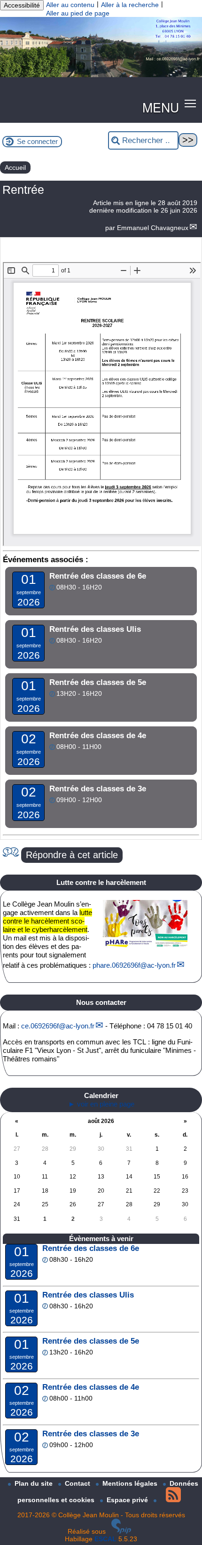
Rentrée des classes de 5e (90, 1341)
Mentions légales (130, 1483)
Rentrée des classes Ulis (88, 1294)
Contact (78, 1483)
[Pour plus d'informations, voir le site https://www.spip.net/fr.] (121, 1531)
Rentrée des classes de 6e (90, 1248)
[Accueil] (101, 75)
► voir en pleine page (101, 1104)
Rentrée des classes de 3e (90, 1433)
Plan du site (34, 1483)
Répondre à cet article (72, 855)
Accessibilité (22, 5)
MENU (160, 107)
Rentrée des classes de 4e (90, 1387)
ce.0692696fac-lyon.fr (57, 1026)
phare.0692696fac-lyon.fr (134, 965)
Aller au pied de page (77, 13)
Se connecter (37, 141)
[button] (190, 103)
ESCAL (105, 1539)
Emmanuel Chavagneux (152, 227)
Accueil (15, 167)
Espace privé (128, 1500)
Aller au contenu (70, 4)
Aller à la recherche (130, 4)
